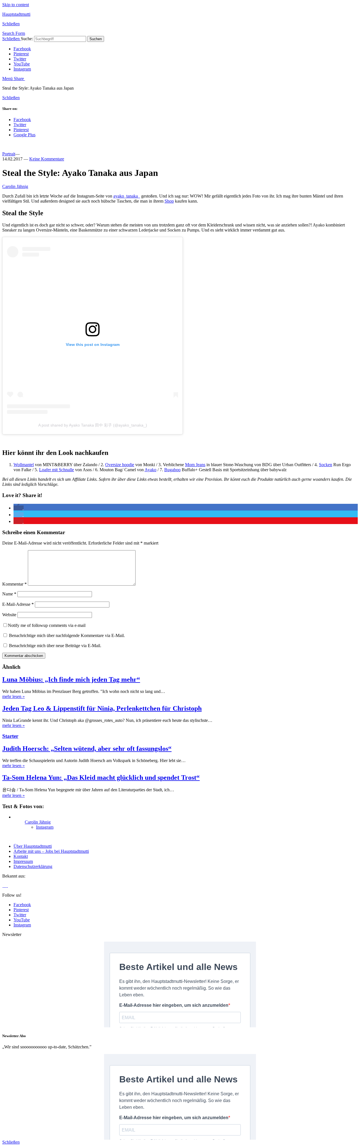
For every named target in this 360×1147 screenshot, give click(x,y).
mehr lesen (13, 696)
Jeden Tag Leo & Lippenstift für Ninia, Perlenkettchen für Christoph (102, 708)
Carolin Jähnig (15, 186)
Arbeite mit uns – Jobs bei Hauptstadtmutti (51, 851)
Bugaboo (172, 469)
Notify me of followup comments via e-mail (47, 625)
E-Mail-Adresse (18, 604)
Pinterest (21, 53)
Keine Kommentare (46, 159)
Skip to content (15, 4)
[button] (19, 508)
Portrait (8, 153)
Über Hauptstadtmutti (33, 846)
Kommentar (14, 584)
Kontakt (21, 856)
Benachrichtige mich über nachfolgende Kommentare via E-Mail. (67, 635)
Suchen (95, 39)
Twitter (20, 58)
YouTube (22, 64)
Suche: (27, 38)
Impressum (23, 861)
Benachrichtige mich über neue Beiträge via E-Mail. (55, 645)
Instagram (22, 69)
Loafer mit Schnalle (56, 469)
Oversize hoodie (119, 464)
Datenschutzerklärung (33, 866)
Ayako (150, 469)
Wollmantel (24, 464)
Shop (169, 201)
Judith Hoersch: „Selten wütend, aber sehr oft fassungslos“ (87, 748)
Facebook (22, 48)
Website (9, 614)
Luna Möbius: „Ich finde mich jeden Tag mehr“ (71, 679)
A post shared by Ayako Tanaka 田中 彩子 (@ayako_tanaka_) (92, 425)
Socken (325, 464)
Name (9, 593)
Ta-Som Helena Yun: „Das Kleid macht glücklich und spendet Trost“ (101, 777)
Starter (10, 736)
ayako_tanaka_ (126, 196)
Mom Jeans (195, 464)
